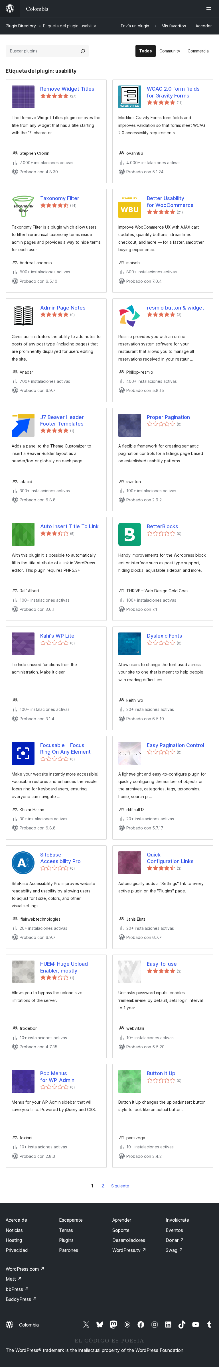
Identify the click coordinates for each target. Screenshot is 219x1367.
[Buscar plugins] (83, 51)
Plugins (66, 1240)
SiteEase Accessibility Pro (60, 858)
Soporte (120, 1230)
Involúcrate (177, 1220)
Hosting (14, 1240)
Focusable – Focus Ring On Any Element (65, 748)
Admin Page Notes (63, 308)
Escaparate (71, 1220)
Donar (175, 1240)
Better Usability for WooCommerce (170, 201)
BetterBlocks (162, 526)
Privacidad (17, 1250)
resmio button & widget (175, 308)
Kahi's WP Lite (57, 636)
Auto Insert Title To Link (69, 526)
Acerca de (16, 1220)
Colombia (29, 1325)
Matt (14, 1279)
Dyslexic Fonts (164, 636)
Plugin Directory (21, 25)
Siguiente (120, 1185)
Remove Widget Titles (67, 89)
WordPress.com (25, 1269)
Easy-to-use (162, 964)
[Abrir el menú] (210, 8)
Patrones (68, 1250)
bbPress (17, 1289)
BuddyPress (21, 1299)
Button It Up (161, 1073)
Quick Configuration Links (170, 858)
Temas (66, 1230)
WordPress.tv (129, 1250)
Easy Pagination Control (175, 745)
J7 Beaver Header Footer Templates (62, 420)
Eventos (174, 1230)
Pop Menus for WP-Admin (57, 1076)
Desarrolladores (128, 1240)
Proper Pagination (168, 417)
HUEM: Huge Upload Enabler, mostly (64, 967)
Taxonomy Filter (59, 198)
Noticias (14, 1230)
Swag (174, 1250)
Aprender (121, 1220)
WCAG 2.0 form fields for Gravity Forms (173, 92)
